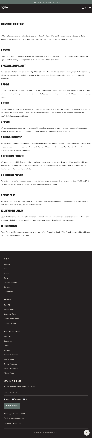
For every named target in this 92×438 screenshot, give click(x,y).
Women (6, 273)
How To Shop (9, 359)
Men (5, 269)
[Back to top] (87, 433)
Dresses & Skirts (10, 314)
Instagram (7, 423)
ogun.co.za (14, 36)
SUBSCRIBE (12, 406)
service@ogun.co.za (16, 418)
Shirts (6, 278)
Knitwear (7, 287)
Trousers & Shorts (10, 282)
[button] (86, 8)
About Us (7, 336)
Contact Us (8, 341)
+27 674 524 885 (18, 414)
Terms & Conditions (11, 368)
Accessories (8, 292)
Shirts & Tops (9, 309)
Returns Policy (26, 169)
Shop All (7, 264)
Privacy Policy (81, 201)
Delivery (7, 350)
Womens (17, 399)
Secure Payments (10, 364)
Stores (6, 346)
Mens (7, 399)
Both (27, 399)
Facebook (17, 423)
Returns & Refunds (11, 355)
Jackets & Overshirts (11, 319)
